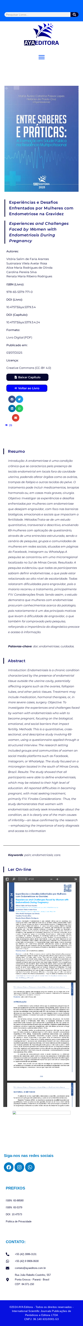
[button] (41, 57)
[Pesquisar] (74, 14)
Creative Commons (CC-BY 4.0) (28, 368)
